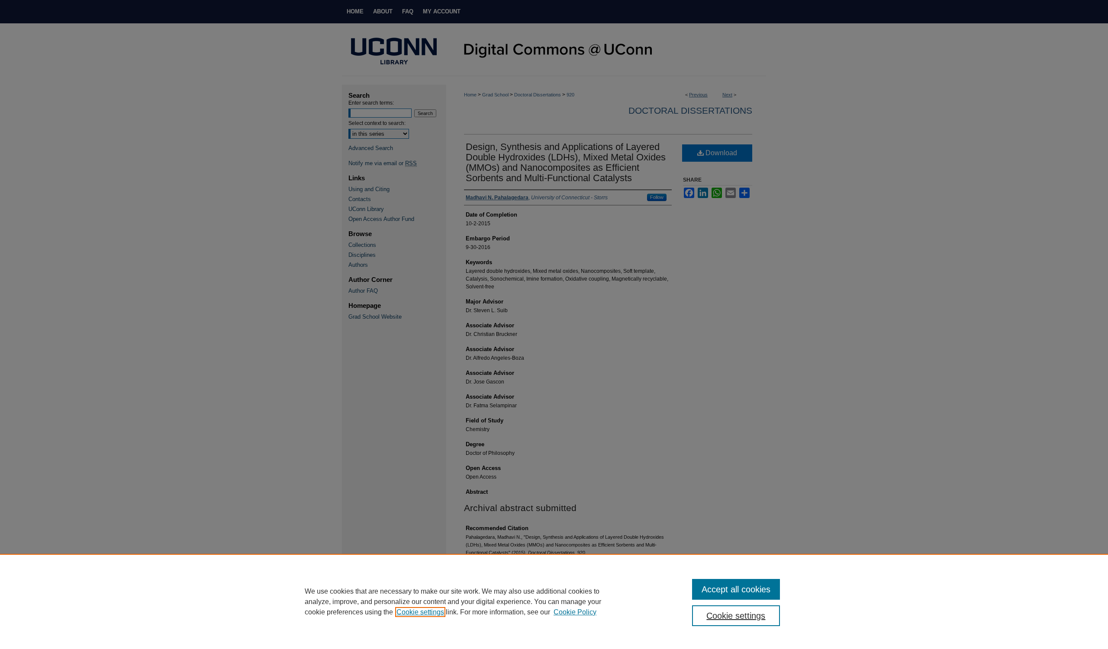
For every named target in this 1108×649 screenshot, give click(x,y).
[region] (554, 601)
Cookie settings (420, 612)
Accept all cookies (736, 589)
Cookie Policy (575, 612)
